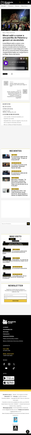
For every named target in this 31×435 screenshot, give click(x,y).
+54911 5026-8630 (7, 355)
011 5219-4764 (6, 350)
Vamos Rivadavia (15, 178)
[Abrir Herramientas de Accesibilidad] (27, 431)
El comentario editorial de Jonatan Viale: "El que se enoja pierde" (19, 158)
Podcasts (6, 334)
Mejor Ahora (7, 106)
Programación (7, 329)
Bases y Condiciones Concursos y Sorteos (13, 341)
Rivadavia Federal (8, 336)
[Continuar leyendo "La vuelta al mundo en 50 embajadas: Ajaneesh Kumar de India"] (6, 164)
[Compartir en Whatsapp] (12, 74)
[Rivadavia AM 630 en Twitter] (15, 364)
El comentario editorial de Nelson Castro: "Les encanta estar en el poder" (15, 252)
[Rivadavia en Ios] (9, 382)
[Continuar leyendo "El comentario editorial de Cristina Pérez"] (6, 173)
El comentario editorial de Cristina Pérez (19, 173)
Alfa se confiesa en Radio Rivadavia (13, 124)
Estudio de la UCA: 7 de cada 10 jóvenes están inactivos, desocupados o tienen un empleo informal (19, 193)
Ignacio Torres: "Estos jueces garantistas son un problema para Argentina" (15, 245)
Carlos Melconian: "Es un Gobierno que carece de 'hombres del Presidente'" (14, 277)
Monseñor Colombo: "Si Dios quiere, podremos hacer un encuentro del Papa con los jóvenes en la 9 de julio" (19, 182)
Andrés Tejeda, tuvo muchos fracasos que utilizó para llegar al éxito (18, 84)
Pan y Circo (14, 155)
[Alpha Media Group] (15, 427)
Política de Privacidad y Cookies (10, 338)
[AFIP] (15, 419)
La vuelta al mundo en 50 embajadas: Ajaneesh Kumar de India (19, 166)
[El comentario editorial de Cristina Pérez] (7, 267)
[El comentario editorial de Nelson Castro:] (7, 250)
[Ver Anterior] (6, 83)
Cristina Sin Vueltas (16, 163)
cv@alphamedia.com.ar (15, 411)
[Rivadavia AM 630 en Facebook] (5, 364)
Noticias (5, 331)
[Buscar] (28, 223)
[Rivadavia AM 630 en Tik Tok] (14, 368)
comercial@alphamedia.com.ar (9, 409)
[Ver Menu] (28, 2)
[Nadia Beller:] (7, 258)
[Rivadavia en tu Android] (9, 378)
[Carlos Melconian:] (7, 275)
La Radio (5, 327)
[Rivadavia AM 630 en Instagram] (10, 364)
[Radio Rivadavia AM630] (6, 2)
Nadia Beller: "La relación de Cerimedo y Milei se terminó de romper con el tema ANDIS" (15, 261)
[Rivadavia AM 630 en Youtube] (6, 368)
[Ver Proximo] (25, 91)
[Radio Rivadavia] (9, 321)
